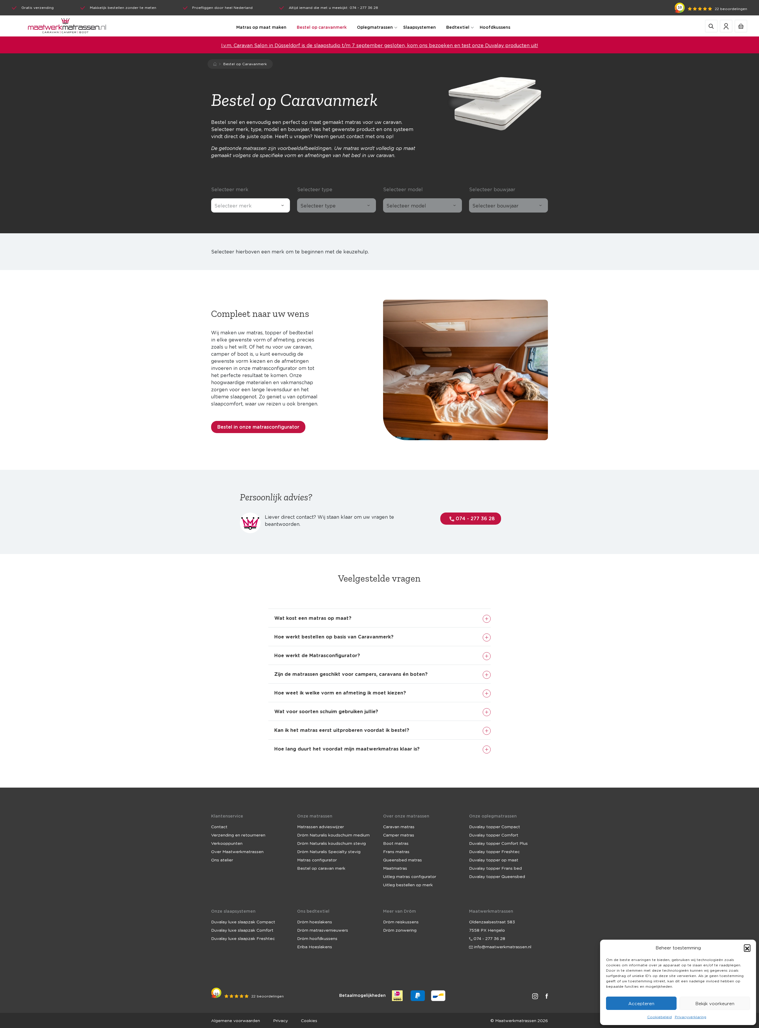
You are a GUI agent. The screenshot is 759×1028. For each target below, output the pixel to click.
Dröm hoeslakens (314, 921)
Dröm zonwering (400, 930)
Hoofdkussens (495, 27)
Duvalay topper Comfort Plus (498, 843)
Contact (219, 826)
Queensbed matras (402, 859)
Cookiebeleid (659, 1017)
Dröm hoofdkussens (317, 938)
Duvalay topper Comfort (493, 834)
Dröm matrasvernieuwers (322, 930)
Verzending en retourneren (238, 834)
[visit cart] (741, 26)
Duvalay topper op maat (493, 859)
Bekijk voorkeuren (714, 1003)
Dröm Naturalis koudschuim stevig (331, 843)
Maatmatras (395, 868)
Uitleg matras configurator (409, 876)
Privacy (280, 1020)
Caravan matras (398, 826)
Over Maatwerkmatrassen (237, 851)
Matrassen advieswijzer (320, 826)
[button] (747, 948)
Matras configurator (317, 859)
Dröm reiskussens (401, 921)
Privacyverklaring (690, 1017)
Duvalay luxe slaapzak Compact (243, 921)
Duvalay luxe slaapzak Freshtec (243, 938)
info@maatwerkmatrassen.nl (502, 946)
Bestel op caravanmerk (322, 27)
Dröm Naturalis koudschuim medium (333, 834)
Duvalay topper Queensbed (497, 876)
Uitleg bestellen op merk (408, 884)
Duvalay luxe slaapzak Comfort (242, 930)
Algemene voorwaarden (235, 1020)
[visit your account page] (726, 26)
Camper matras (398, 834)
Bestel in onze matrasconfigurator (258, 427)
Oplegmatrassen (375, 27)
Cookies (309, 1020)
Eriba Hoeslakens (314, 946)
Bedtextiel (457, 27)
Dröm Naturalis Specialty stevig (329, 851)
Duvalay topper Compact (494, 826)
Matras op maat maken (261, 27)
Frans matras (396, 851)
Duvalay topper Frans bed (495, 868)
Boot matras (396, 843)
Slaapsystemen (419, 27)
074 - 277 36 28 (474, 518)
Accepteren (641, 1003)
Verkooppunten (227, 843)
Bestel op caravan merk (321, 868)
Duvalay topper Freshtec (494, 851)
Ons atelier (222, 859)
